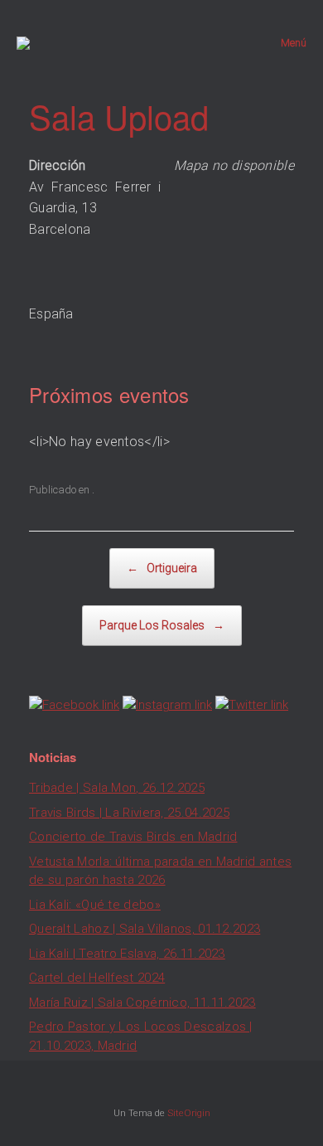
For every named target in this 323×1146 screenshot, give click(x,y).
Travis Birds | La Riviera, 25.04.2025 (129, 812)
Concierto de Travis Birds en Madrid (133, 836)
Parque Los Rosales (161, 625)
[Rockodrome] (23, 43)
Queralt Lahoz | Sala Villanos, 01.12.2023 (144, 928)
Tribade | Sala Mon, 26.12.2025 (117, 787)
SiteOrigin (188, 1113)
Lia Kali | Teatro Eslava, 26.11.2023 (127, 953)
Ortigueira (162, 568)
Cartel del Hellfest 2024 (97, 977)
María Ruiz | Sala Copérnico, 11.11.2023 (142, 1002)
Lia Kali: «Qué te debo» (95, 904)
